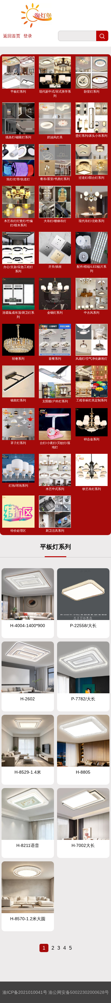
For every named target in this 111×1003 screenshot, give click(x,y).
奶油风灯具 (55, 137)
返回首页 (11, 35)
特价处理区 (18, 530)
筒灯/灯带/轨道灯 (18, 179)
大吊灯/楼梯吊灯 (55, 220)
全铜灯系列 (55, 312)
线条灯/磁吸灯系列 (18, 137)
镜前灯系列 (18, 400)
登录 (27, 35)
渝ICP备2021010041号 (24, 992)
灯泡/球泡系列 (18, 485)
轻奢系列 (18, 358)
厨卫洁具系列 (55, 530)
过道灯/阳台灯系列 (91, 177)
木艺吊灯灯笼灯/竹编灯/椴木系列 (18, 223)
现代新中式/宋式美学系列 (55, 93)
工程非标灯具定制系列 (91, 400)
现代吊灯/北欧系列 (91, 220)
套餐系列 (55, 358)
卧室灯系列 (91, 91)
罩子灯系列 (18, 443)
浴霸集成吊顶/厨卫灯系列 (18, 315)
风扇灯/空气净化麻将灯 (91, 358)
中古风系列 (91, 312)
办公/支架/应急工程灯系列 (18, 269)
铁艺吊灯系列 (91, 488)
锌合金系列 (91, 439)
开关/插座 (55, 266)
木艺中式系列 (55, 488)
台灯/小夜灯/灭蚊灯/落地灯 (55, 445)
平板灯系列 (18, 91)
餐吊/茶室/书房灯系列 (55, 179)
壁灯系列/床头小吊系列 (91, 135)
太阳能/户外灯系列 (55, 401)
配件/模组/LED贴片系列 (91, 269)
